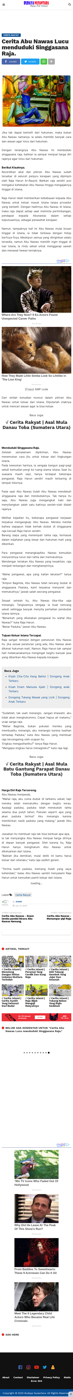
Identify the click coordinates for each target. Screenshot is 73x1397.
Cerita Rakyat (23, 894)
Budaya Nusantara (35, 1393)
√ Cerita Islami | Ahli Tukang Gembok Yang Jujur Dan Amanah (59, 974)
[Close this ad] (70, 1394)
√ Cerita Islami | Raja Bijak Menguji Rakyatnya (35, 1002)
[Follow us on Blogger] (53, 1367)
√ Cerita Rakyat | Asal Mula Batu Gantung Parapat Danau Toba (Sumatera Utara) (36, 769)
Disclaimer (33, 1377)
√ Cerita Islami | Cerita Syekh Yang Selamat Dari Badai (11, 1002)
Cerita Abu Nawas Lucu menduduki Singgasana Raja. (35, 47)
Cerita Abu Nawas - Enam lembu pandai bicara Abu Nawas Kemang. (18, 919)
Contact (18, 1377)
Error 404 (36, 1381)
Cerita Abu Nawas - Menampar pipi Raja (59, 917)
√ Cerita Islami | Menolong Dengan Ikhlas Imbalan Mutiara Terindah (12, 974)
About (5, 1377)
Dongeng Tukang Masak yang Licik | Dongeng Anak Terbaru (39, 699)
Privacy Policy (51, 1377)
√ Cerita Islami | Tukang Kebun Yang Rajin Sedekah (59, 1002)
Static (67, 1377)
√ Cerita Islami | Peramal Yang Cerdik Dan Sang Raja (35, 973)
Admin (19, 902)
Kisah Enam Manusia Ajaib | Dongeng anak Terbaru (39, 689)
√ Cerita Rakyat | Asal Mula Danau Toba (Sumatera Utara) (37, 425)
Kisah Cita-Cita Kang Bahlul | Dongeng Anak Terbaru (39, 678)
